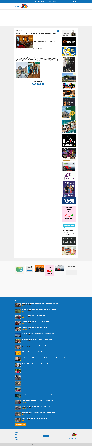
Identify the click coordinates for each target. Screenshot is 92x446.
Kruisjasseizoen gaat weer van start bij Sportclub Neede (35, 321)
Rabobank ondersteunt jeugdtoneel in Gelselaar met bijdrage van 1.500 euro (40, 303)
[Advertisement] (46, 17)
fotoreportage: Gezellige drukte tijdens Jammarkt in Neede (36, 406)
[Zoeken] (76, 6)
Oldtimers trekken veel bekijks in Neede (31, 388)
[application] (42, 6)
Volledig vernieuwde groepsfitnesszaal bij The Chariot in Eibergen (37, 394)
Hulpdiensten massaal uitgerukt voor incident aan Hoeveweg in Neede (38, 412)
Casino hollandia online (71, 272)
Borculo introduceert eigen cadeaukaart (31, 375)
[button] (58, 31)
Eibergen (16, 432)
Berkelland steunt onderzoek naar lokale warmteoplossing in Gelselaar (38, 333)
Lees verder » (24, 305)
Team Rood (53, 444)
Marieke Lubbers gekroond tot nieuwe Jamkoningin (34, 418)
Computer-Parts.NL (59, 444)
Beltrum (16, 439)
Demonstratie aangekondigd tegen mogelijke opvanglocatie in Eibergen (39, 309)
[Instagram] (76, 1)
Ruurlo (16, 437)
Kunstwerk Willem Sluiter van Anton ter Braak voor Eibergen (36, 363)
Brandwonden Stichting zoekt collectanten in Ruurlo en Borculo (37, 339)
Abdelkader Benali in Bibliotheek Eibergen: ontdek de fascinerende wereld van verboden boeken (45, 357)
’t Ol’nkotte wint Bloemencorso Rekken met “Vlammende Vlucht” (37, 327)
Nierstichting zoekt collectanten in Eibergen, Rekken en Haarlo (37, 369)
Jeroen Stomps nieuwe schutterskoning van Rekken (34, 315)
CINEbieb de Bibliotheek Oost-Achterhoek (32, 351)
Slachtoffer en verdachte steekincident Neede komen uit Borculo (37, 382)
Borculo (16, 435)
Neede (16, 434)
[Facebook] (73, 1)
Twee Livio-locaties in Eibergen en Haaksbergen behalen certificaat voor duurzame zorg (43, 345)
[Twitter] (75, 1)
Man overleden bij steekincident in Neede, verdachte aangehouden (38, 400)
